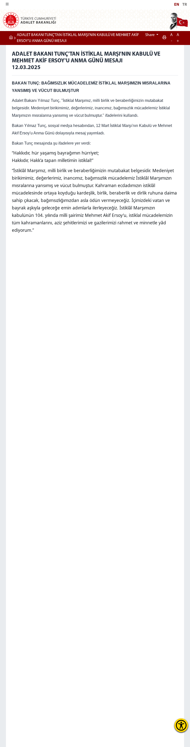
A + (178, 38)
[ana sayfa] (11, 38)
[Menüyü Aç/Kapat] (7, 4)
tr (184, 5)
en (176, 5)
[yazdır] (164, 38)
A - (171, 38)
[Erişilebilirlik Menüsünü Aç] (181, 725)
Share (150, 35)
